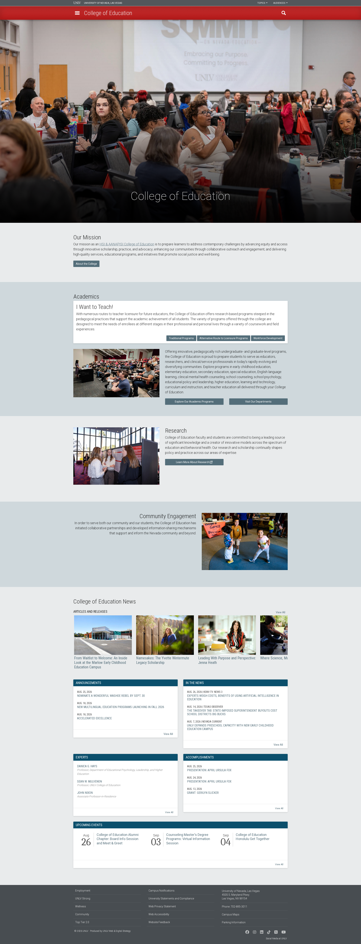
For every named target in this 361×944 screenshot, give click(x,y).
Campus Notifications (161, 890)
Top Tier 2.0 (82, 922)
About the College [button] (86, 263)
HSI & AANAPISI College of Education (126, 244)
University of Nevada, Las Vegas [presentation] (103, 3)
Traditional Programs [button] (181, 338)
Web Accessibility (159, 914)
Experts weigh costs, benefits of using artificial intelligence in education (235, 695)
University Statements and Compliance (171, 898)
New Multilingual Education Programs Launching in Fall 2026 (125, 705)
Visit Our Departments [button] (258, 401)
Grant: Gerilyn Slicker (235, 790)
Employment (82, 890)
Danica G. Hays (125, 770)
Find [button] (283, 13)
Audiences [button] (279, 3)
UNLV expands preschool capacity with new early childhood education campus (235, 725)
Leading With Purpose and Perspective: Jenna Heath (227, 640)
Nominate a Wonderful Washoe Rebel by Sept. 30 (125, 693)
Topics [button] (261, 3)
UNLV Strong (82, 898)
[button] (77, 13)
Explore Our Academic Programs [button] (194, 401)
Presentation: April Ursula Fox (235, 768)
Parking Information (234, 922)
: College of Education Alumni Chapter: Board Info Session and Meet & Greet (111, 840)
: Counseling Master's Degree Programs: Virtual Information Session (180, 840)
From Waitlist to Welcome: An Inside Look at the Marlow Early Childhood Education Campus (103, 642)
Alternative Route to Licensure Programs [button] (223, 338)
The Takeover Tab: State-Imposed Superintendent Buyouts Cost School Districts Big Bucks (235, 710)
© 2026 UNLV (81, 931)
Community (82, 914)
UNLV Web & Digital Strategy (117, 931)
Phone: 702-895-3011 (234, 906)
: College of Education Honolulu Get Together (250, 840)
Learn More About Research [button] (192, 462)
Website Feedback (159, 922)
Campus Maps (230, 914)
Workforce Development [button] (267, 338)
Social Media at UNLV (276, 938)
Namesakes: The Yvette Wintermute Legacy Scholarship (165, 640)
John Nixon (125, 794)
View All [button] (280, 612)
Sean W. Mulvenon (125, 783)
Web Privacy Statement (162, 906)
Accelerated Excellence (125, 716)
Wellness (80, 906)
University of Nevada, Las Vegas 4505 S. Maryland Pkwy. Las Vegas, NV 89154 (241, 894)
